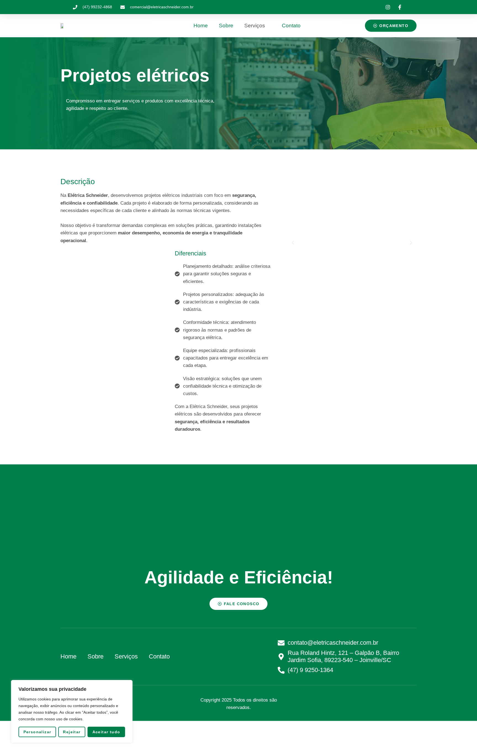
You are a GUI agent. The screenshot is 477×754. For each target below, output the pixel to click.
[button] (293, 242)
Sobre (226, 25)
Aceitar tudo (106, 732)
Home (201, 25)
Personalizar (37, 732)
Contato (291, 25)
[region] (71, 711)
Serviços (254, 25)
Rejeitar (71, 732)
